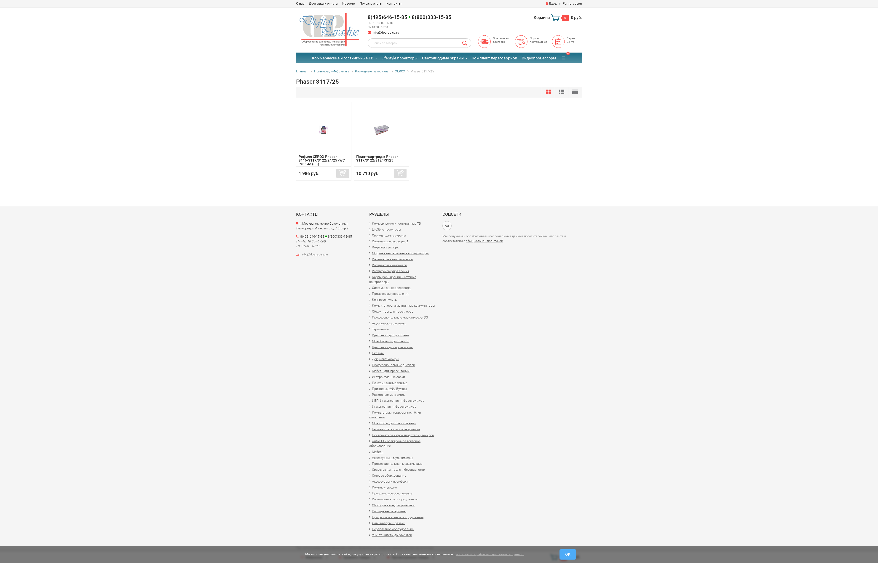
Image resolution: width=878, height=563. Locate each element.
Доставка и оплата (323, 3)
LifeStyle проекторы (399, 58)
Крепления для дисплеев (390, 335)
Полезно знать (371, 3)
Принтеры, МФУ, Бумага (389, 388)
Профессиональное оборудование (397, 517)
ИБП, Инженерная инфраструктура (398, 400)
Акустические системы (389, 323)
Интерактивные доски (388, 377)
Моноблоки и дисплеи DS (390, 341)
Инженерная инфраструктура (394, 406)
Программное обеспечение (392, 493)
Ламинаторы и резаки (388, 523)
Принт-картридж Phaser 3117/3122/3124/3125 (377, 158)
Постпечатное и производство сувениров (403, 435)
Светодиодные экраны (443, 58)
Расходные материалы (389, 394)
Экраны (378, 353)
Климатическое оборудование (394, 499)
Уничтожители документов (392, 535)
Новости (348, 3)
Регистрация (572, 3)
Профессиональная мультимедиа (397, 463)
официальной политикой (484, 241)
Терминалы (380, 329)
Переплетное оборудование (393, 529)
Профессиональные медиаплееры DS (400, 317)
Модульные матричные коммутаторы (400, 253)
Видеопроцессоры (539, 58)
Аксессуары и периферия (391, 481)
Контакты (394, 3)
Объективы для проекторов (392, 311)
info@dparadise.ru (386, 32)
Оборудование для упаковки (393, 505)
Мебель (377, 452)
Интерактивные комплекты (392, 259)
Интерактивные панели (389, 265)
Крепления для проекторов (392, 347)
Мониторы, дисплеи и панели (394, 423)
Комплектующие (384, 487)
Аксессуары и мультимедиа (392, 457)
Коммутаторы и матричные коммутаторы (403, 305)
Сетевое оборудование (389, 475)
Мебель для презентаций (391, 371)
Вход (553, 3)
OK (567, 554)
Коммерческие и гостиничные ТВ (342, 58)
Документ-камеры (385, 359)
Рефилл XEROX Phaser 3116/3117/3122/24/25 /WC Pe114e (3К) (322, 160)
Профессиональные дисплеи (393, 365)
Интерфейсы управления (390, 271)
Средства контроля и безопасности (398, 469)
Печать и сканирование (389, 383)
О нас (300, 3)
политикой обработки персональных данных (490, 554)
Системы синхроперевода (391, 287)
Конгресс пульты (385, 299)
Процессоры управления (390, 293)
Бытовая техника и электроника (396, 429)
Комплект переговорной (494, 58)
